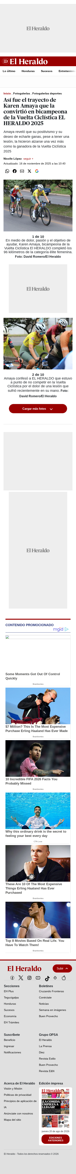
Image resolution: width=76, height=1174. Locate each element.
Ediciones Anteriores (55, 1139)
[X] (21, 977)
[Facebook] (12, 977)
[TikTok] (46, 977)
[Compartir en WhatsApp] (7, 171)
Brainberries (38, 684)
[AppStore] (63, 977)
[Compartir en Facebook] (14, 171)
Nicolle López (18, 158)
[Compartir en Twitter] (29, 171)
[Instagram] (29, 977)
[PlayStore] (55, 977)
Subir (60, 968)
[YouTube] (38, 977)
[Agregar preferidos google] (37, 171)
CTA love (38, 841)
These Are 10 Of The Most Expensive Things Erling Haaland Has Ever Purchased (33, 888)
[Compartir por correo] (22, 171)
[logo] (25, 968)
